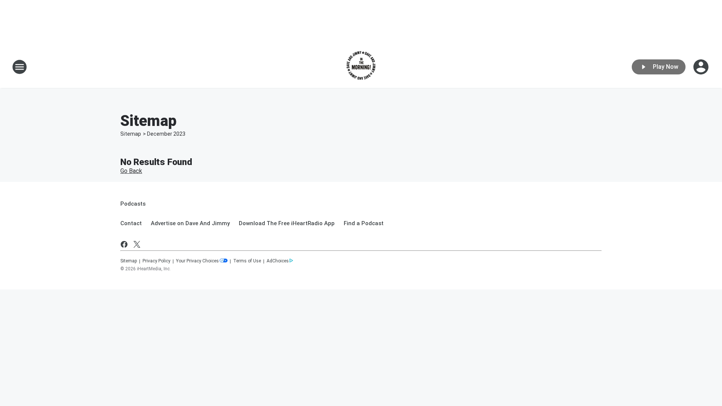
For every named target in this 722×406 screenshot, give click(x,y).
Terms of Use (247, 261)
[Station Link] (361, 66)
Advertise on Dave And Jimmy (190, 223)
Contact (131, 223)
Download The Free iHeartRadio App (287, 223)
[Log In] (701, 66)
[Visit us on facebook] (124, 244)
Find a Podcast (364, 223)
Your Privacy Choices (197, 261)
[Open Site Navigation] (19, 66)
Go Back (131, 170)
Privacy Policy (156, 261)
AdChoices (278, 261)
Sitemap (130, 134)
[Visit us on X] (136, 244)
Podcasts (133, 203)
